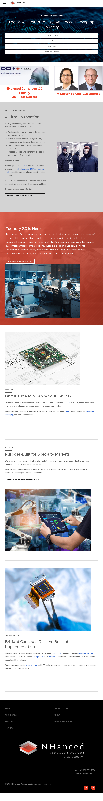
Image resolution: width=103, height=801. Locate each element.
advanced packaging (86, 653)
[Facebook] (93, 788)
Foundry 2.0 (11, 715)
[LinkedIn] (86, 788)
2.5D (32, 169)
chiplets (8, 172)
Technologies (61, 708)
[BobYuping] (78, 78)
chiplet (66, 411)
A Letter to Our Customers (78, 94)
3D (54, 653)
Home (7, 708)
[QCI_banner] (24, 75)
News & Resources (63, 721)
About (57, 715)
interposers (39, 169)
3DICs (24, 165)
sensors (66, 403)
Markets (9, 728)
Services (9, 721)
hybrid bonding (23, 169)
